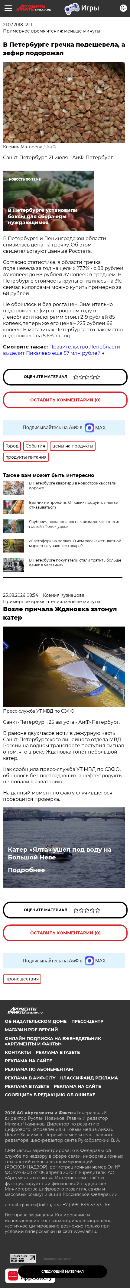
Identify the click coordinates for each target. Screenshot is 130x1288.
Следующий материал (62, 1272)
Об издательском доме (36, 1021)
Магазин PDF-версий (31, 1030)
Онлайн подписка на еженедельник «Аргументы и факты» (53, 1041)
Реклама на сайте (28, 1061)
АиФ (51, 147)
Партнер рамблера (57, 1259)
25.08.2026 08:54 (20, 595)
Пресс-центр (87, 1021)
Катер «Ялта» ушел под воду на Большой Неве (60, 853)
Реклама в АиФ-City (30, 1078)
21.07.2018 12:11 (17, 24)
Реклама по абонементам (39, 1069)
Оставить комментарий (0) (65, 400)
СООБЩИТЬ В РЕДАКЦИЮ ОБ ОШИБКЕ (50, 1095)
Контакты (18, 1052)
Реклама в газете (58, 1052)
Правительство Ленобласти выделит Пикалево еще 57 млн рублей (61, 350)
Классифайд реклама (89, 1078)
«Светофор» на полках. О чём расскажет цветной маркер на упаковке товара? (75, 543)
